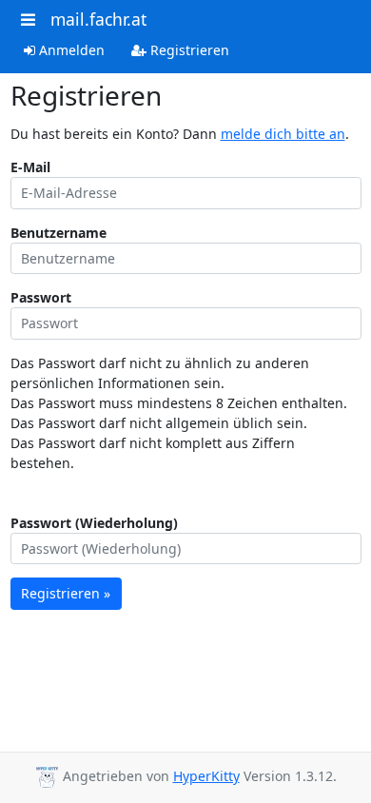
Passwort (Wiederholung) (94, 523)
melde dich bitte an (283, 134)
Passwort (40, 297)
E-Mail (30, 167)
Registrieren (187, 50)
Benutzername (58, 233)
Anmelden (70, 50)
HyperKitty (206, 776)
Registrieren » (65, 593)
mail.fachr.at (98, 19)
